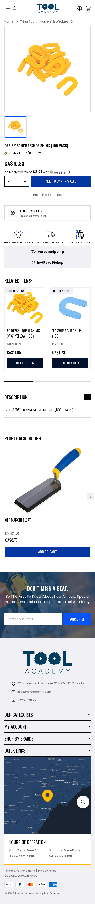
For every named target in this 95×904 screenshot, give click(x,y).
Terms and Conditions (19, 871)
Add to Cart (61, 181)
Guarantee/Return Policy (20, 875)
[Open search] (15, 8)
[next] (90, 496)
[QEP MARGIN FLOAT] (47, 502)
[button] (37, 172)
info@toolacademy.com (34, 691)
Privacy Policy (47, 871)
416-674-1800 (26, 699)
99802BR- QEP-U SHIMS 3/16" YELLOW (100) (23, 333)
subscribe (76, 619)
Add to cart (47, 551)
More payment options (47, 195)
